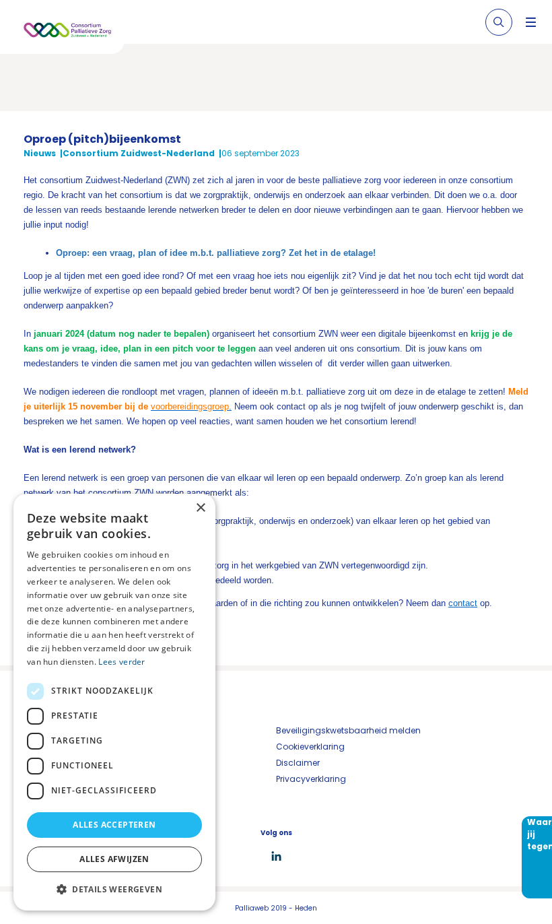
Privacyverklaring (311, 779)
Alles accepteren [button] (114, 824)
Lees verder (121, 661)
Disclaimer (298, 762)
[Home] (67, 32)
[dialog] (114, 702)
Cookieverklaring (310, 746)
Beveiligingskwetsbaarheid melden (348, 730)
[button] (114, 889)
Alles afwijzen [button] (114, 859)
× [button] (200, 508)
